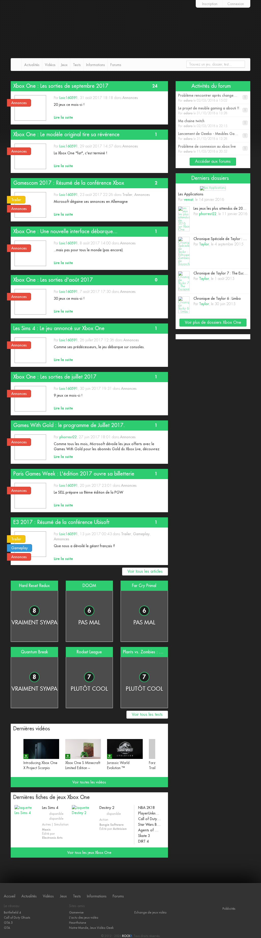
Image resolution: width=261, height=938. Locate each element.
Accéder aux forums (213, 161)
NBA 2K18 (146, 807)
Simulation (61, 824)
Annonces (130, 97)
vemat (188, 199)
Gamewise (76, 912)
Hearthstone (77, 922)
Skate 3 (144, 835)
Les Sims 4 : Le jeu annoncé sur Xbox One (59, 328)
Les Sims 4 (50, 808)
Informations (95, 65)
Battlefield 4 (12, 912)
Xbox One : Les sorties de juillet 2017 (54, 377)
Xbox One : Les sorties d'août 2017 (53, 280)
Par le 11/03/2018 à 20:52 (212, 149)
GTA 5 (8, 922)
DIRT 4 (143, 841)
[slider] (89, 755)
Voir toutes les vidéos (89, 782)
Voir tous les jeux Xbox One (89, 852)
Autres (46, 824)
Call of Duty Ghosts (17, 917)
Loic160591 (68, 97)
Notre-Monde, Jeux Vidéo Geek (91, 927)
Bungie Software (111, 824)
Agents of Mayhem (149, 830)
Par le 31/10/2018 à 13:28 (212, 110)
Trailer (127, 194)
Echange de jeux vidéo (150, 912)
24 (154, 86)
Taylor (204, 244)
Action (103, 819)
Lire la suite (63, 117)
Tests (77, 65)
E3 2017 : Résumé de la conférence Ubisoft (61, 522)
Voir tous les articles (145, 571)
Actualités (32, 65)
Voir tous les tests (147, 714)
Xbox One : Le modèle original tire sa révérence (66, 134)
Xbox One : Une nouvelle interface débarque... (65, 231)
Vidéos (50, 65)
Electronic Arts (52, 837)
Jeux (64, 65)
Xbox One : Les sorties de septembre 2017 (60, 86)
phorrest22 (68, 437)
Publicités (229, 908)
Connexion (235, 4)
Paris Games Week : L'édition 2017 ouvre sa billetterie (73, 474)
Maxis (46, 829)
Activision (120, 828)
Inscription (209, 4)
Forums (115, 65)
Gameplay (141, 534)
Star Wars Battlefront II (149, 824)
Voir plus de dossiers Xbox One (213, 322)
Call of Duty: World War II (149, 819)
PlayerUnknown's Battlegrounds (149, 813)
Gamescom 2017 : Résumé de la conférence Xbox (68, 183)
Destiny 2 (106, 808)
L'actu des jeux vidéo (83, 917)
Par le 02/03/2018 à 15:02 (214, 98)
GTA (7, 927)
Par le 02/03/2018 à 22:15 (212, 123)
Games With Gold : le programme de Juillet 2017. (69, 425)
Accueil (9, 896)
